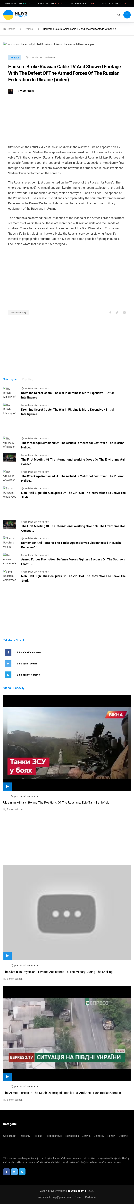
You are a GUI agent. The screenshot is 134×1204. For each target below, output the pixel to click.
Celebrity (99, 1135)
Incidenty (25, 1135)
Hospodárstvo (53, 1135)
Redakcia (90, 1197)
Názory (111, 1135)
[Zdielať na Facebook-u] (110, 313)
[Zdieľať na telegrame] (124, 313)
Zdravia (86, 1135)
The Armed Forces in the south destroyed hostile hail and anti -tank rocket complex (62, 1093)
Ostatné (123, 1135)
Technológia (72, 1135)
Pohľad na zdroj (18, 312)
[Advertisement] (67, 121)
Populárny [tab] (28, 379)
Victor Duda (27, 91)
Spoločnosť (10, 1135)
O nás (78, 1197)
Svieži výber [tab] (10, 379)
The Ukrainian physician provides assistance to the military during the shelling (58, 972)
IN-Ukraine (9, 29)
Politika (29, 29)
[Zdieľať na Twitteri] (117, 313)
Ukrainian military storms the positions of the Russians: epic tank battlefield (56, 802)
